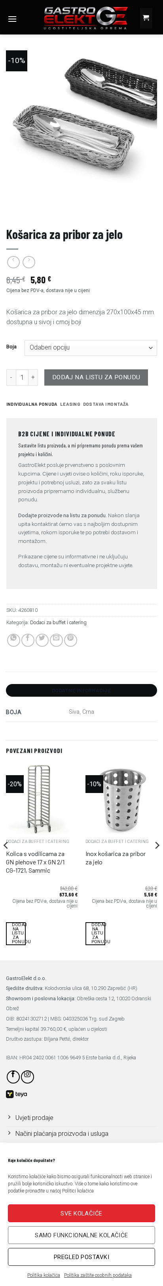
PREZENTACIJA (24, 205)
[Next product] (13, 262)
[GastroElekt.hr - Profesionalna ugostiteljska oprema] (79, 18)
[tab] (31, 404)
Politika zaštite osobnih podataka (98, 1275)
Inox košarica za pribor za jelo (115, 858)
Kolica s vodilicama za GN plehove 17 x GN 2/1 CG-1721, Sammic (35, 862)
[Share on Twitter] (42, 640)
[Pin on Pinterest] (70, 640)
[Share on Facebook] (27, 640)
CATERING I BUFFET (73, 205)
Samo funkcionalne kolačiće (81, 1235)
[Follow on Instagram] (27, 1076)
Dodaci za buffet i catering (58, 622)
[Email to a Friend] (56, 640)
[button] (12, 19)
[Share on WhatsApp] (13, 640)
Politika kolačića (43, 1275)
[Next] (156, 860)
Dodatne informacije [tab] (81, 690)
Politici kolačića (78, 1191)
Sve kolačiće (81, 1213)
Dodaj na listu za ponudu (96, 377)
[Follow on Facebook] (13, 1076)
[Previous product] (29, 262)
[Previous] (6, 860)
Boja (11, 347)
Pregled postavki (81, 1257)
